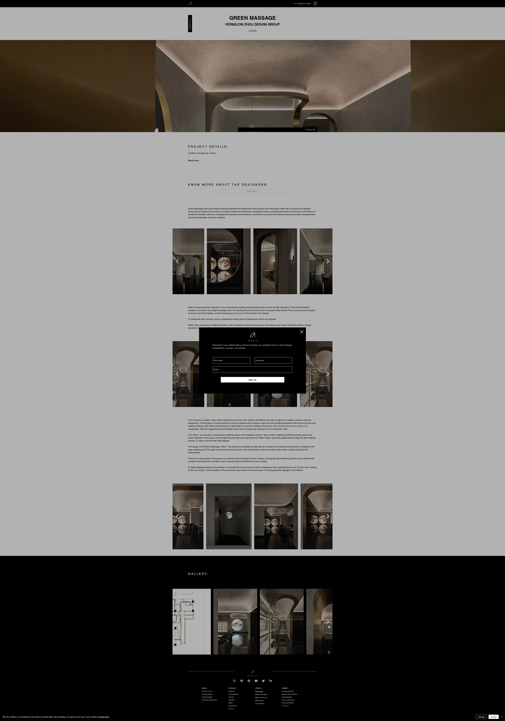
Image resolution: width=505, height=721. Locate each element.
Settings (481, 716)
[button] (301, 331)
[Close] (501, 717)
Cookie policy (103, 716)
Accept (493, 716)
